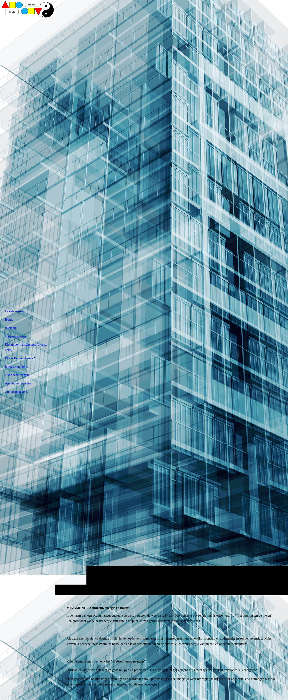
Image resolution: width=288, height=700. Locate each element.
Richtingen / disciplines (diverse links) (26, 347)
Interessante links (16, 366)
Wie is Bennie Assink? (20, 358)
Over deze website (17, 375)
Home (9, 319)
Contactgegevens (16, 391)
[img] (171, 297)
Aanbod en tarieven (18, 383)
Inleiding (11, 328)
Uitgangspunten (15, 336)
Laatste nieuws (15, 311)
